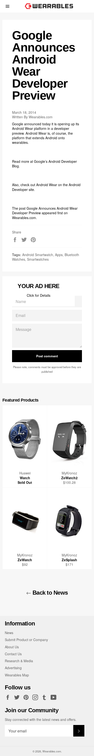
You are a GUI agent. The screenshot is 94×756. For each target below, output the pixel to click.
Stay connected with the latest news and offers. (40, 719)
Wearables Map (17, 675)
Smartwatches (38, 259)
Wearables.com (24, 217)
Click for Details (38, 295)
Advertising (13, 667)
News (9, 632)
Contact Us (13, 653)
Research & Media (19, 660)
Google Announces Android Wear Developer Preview (45, 210)
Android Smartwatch (37, 254)
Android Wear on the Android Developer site (46, 187)
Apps (59, 254)
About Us (12, 646)
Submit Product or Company (26, 639)
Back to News (49, 592)
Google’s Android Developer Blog (44, 163)
